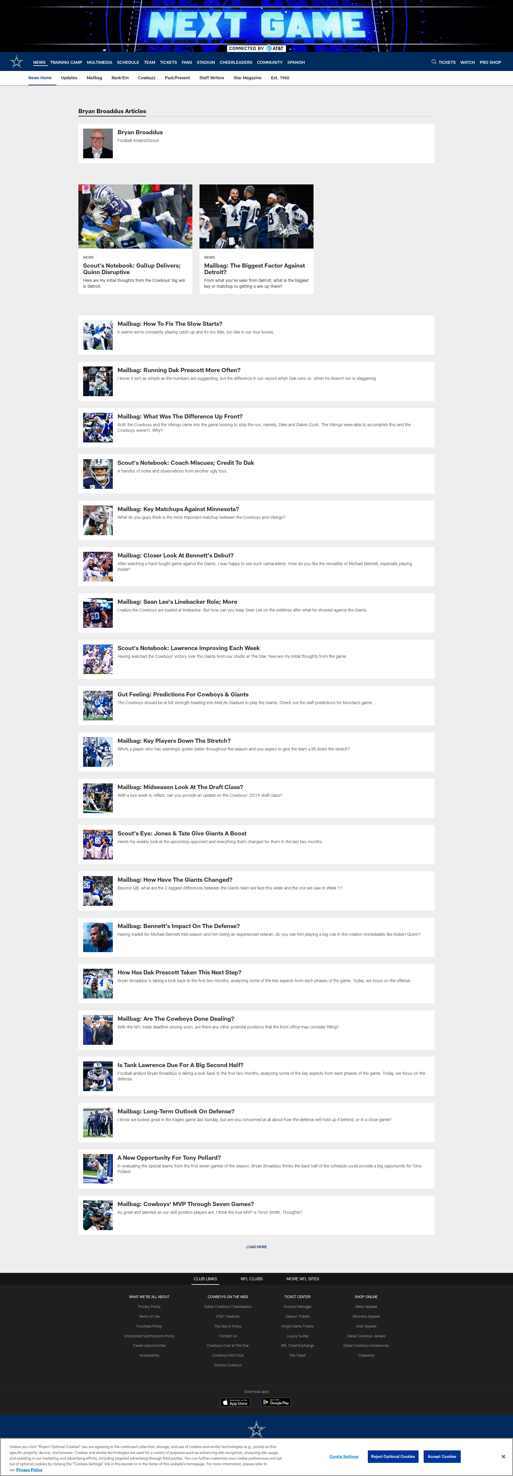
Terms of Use (149, 1316)
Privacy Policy (149, 1306)
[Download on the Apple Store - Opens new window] (235, 1403)
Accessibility (149, 1355)
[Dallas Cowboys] (256, 1430)
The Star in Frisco (228, 1326)
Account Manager (297, 1306)
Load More (256, 1247)
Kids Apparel (366, 1326)
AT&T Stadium (228, 1316)
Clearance (366, 1355)
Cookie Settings (344, 1456)
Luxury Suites (297, 1336)
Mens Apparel (366, 1306)
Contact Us (228, 1336)
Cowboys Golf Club (228, 1355)
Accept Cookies (442, 1456)
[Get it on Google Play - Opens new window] (275, 1405)
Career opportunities (149, 1345)
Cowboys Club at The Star (228, 1345)
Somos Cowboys (228, 1365)
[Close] (503, 1456)
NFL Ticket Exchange (297, 1345)
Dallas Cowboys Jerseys (366, 1336)
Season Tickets (298, 1316)
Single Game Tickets (297, 1326)
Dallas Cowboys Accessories (366, 1345)
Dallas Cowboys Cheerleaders (227, 1306)
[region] (256, 1457)
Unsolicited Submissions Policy (149, 1336)
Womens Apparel (366, 1316)
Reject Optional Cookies (393, 1456)
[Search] (434, 62)
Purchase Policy (149, 1326)
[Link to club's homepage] (17, 61)
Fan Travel (297, 1355)
